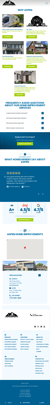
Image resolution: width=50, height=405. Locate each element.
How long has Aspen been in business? (16, 118)
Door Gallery (24, 344)
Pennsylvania (9, 361)
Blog (37, 349)
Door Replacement (10, 342)
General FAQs (39, 363)
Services (8, 337)
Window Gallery (25, 342)
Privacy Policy (25, 383)
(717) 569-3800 (15, 298)
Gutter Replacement (11, 349)
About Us (39, 337)
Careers (38, 351)
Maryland (8, 363)
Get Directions (14, 285)
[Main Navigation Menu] (46, 3)
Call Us (10, 402)
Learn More (7, 37)
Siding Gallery (24, 346)
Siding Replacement (11, 344)
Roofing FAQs (39, 373)
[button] (25, 248)
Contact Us (39, 359)
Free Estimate (26, 402)
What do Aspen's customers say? (15, 128)
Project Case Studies (27, 339)
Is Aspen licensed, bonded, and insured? (16, 113)
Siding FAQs (38, 371)
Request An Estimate (25, 143)
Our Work (23, 337)
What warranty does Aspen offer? (15, 123)
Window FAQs (39, 366)
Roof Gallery (24, 349)
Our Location (15, 275)
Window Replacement (11, 339)
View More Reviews (24, 219)
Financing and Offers (42, 361)
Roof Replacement (10, 346)
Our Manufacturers (42, 344)
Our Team (39, 342)
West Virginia (9, 366)
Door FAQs (38, 368)
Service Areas (9, 359)
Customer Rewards (42, 346)
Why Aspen (39, 339)
